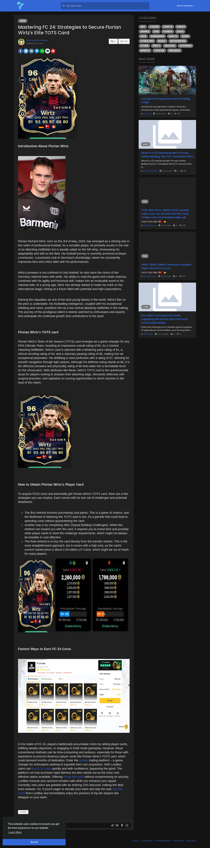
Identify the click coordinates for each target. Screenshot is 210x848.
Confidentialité (163, 840)
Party (156, 45)
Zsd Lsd (147, 113)
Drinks (145, 31)
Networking (178, 41)
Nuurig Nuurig (150, 225)
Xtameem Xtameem (37, 40)
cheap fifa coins (74, 776)
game (23, 812)
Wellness (174, 50)
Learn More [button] (15, 832)
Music (162, 41)
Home (185, 36)
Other (144, 45)
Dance (181, 26)
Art (143, 26)
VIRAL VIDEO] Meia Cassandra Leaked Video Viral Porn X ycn (166, 266)
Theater (159, 50)
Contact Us (179, 840)
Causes (154, 26)
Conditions (147, 840)
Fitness (167, 31)
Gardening (157, 36)
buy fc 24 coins (42, 768)
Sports (145, 50)
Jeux (22, 20)
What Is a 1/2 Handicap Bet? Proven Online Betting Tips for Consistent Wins (167, 154)
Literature (147, 41)
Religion (170, 45)
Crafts (167, 26)
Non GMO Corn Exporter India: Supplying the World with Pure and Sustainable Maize (164, 319)
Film (156, 31)
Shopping (185, 45)
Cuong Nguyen (150, 171)
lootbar (84, 760)
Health (173, 36)
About (136, 840)
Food (180, 31)
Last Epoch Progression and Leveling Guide (165, 100)
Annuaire (191, 840)
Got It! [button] (34, 842)
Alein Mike (148, 334)
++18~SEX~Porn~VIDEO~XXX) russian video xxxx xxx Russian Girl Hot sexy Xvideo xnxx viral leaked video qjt (165, 213)
